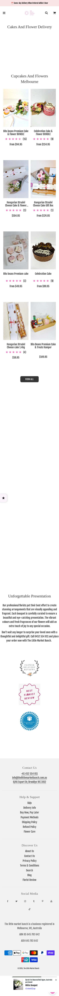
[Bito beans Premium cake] (15, 250)
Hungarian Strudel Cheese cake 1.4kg (16, 346)
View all (29, 379)
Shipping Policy (29, 822)
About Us (29, 851)
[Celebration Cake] (43, 250)
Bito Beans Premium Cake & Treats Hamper (43, 346)
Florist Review (29, 879)
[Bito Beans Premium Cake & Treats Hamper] (43, 321)
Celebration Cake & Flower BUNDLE (43, 133)
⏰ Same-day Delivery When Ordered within (29, 3)
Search (29, 870)
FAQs (29, 803)
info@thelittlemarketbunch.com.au (29, 777)
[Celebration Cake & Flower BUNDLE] (43, 108)
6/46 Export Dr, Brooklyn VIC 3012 (29, 781)
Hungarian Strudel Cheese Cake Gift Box (43, 204)
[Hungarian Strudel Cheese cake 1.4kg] (15, 321)
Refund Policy (29, 826)
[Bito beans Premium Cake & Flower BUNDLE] (15, 108)
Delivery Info (29, 807)
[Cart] (55, 13)
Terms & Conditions (29, 865)
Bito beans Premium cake (15, 273)
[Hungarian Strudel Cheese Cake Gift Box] (43, 179)
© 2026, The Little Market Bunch (28, 968)
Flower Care (29, 831)
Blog (29, 875)
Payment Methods (29, 817)
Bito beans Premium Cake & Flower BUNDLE (15, 133)
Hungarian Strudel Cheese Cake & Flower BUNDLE (15, 204)
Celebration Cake (43, 273)
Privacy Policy (30, 860)
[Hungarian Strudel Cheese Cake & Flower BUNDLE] (15, 179)
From (16, 144)
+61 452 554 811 (29, 773)
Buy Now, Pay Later (29, 812)
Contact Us (29, 856)
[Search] (46, 13)
